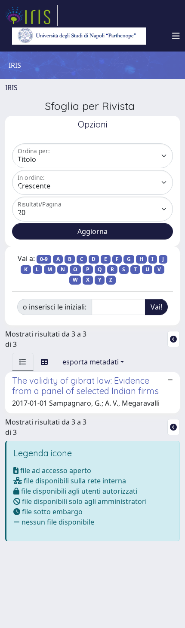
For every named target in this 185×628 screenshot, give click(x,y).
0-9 (44, 259)
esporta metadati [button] (90, 362)
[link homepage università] (79, 36)
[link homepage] (31, 15)
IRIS (11, 87)
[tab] (23, 362)
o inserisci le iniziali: (54, 307)
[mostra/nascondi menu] (176, 36)
